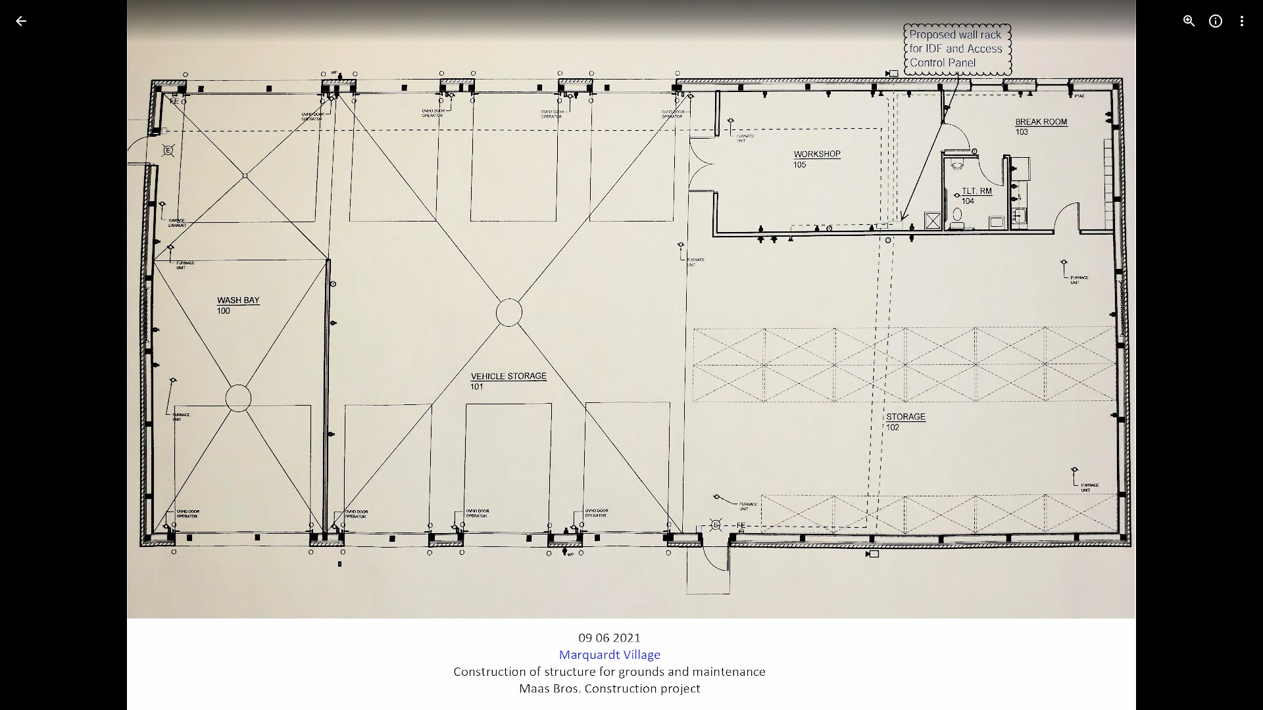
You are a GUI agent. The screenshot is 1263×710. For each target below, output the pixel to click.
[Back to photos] (21, 21)
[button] (36, 355)
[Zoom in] (1189, 21)
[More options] (1242, 21)
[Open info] (1215, 21)
